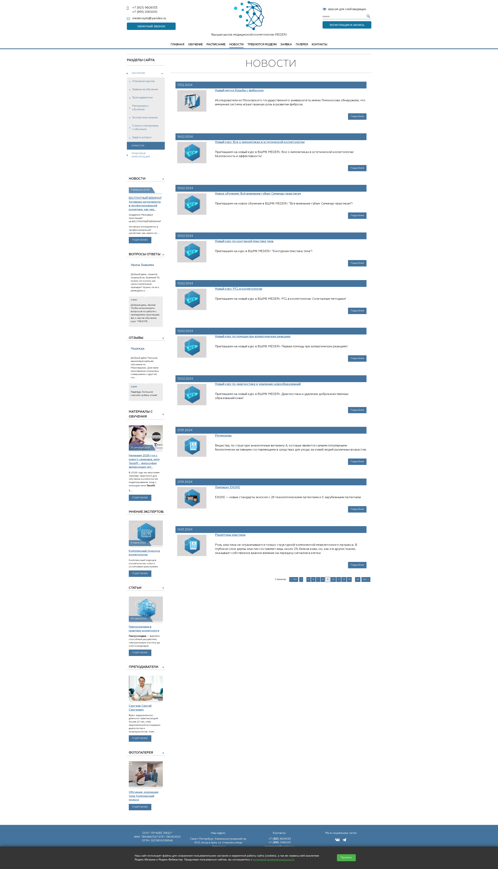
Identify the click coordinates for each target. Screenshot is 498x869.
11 (338, 579)
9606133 (144, 7)
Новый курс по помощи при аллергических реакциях (252, 336)
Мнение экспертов (146, 512)
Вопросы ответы (144, 254)
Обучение (195, 44)
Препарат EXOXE (227, 487)
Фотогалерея (141, 752)
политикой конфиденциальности (274, 859)
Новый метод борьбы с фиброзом (239, 90)
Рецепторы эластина (230, 535)
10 (333, 579)
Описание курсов (143, 81)
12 (344, 579)
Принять (346, 857)
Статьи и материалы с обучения (145, 128)
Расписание (216, 44)
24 (358, 579)
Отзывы (136, 338)
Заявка (286, 44)
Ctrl (295, 579)
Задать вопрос (142, 137)
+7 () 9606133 (279, 839)
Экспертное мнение (145, 117)
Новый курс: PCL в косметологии (238, 288)
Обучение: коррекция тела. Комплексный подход (143, 796)
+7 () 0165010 (279, 842)
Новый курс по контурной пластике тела (244, 241)
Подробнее (140, 240)
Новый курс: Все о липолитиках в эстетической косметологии (260, 142)
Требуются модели (262, 44)
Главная (177, 44)
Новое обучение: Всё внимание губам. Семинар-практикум (258, 193)
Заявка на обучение (145, 89)
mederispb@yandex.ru (149, 18)
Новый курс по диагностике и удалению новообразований (258, 384)
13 (349, 579)
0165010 (144, 12)
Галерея (302, 44)
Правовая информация (141, 155)
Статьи (135, 588)
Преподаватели (142, 97)
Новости (137, 178)
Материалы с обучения (140, 108)
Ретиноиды (223, 435)
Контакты (319, 44)
